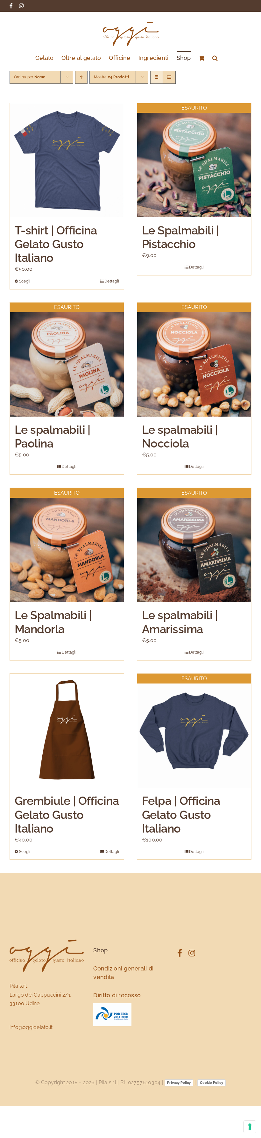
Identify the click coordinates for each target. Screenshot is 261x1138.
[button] (215, 57)
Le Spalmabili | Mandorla (53, 621)
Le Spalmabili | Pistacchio (180, 237)
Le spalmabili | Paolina (52, 436)
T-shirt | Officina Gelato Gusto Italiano (56, 244)
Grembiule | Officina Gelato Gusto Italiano (67, 814)
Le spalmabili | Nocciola (180, 436)
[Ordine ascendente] (81, 77)
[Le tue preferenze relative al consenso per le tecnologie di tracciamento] (250, 1127)
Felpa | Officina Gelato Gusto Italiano (181, 814)
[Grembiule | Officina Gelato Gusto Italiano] (67, 731)
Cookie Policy (211, 1082)
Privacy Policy (179, 1082)
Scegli (24, 281)
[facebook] (179, 953)
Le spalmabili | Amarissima (180, 621)
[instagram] (191, 953)
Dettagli (111, 281)
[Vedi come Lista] (169, 77)
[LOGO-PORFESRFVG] (112, 1006)
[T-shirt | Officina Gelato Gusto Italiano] (67, 160)
